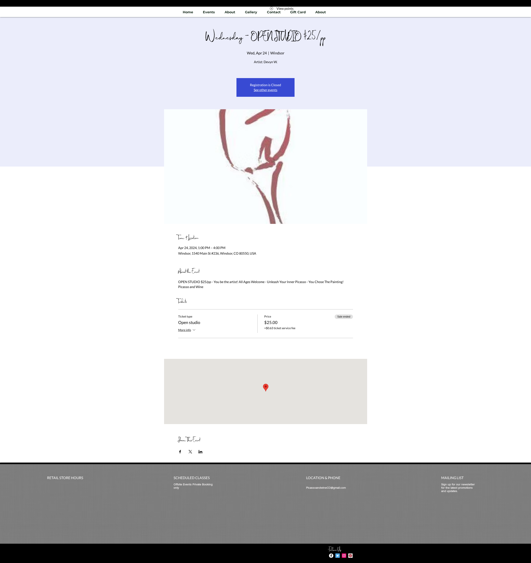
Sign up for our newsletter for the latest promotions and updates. (458, 488)
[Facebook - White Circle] (331, 555)
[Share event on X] (190, 451)
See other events (265, 90)
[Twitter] (337, 555)
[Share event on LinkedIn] (200, 451)
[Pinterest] (350, 555)
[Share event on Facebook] (180, 451)
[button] (251, 12)
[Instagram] (344, 555)
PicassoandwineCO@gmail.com (326, 487)
